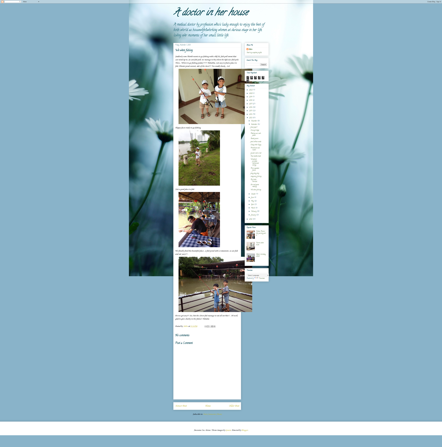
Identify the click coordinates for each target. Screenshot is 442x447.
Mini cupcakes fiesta (255, 169)
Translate (262, 278)
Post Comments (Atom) (212, 414)
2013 (251, 118)
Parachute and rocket (255, 149)
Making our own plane (256, 134)
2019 (251, 97)
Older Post (234, 405)
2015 (251, 111)
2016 (251, 107)
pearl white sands (256, 142)
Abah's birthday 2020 (261, 255)
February (254, 211)
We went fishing (256, 190)
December (254, 121)
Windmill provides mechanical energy (255, 162)
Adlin (250, 49)
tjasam (228, 430)
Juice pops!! (254, 127)
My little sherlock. (254, 180)
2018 (251, 100)
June (252, 197)
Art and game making (255, 186)
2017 (251, 104)
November (254, 124)
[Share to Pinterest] (214, 326)
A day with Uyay (256, 145)
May (252, 201)
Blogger (244, 430)
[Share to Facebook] (212, 326)
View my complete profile (254, 52)
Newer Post (181, 405)
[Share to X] (210, 326)
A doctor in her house (210, 13)
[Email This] (206, 326)
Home (208, 405)
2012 (251, 219)
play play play (255, 173)
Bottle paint (254, 138)
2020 (251, 93)
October (253, 194)
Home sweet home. (260, 244)
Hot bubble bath (256, 156)
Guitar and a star (256, 153)
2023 (251, 90)
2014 (251, 114)
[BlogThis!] (208, 326)
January (253, 215)
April (253, 204)
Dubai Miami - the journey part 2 (261, 233)
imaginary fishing (256, 176)
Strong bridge (255, 130)
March (253, 208)
